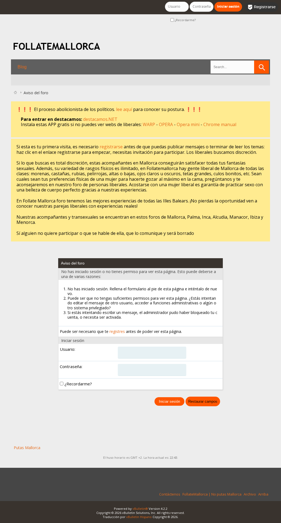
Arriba (263, 494)
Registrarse (262, 7)
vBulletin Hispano (139, 517)
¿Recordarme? (185, 20)
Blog (22, 67)
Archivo (250, 494)
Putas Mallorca (27, 447)
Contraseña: (71, 366)
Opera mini (189, 124)
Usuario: (67, 349)
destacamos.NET (100, 119)
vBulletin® (140, 509)
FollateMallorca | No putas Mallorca (211, 494)
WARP (149, 124)
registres (117, 331)
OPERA (166, 124)
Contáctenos (169, 494)
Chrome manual (219, 124)
